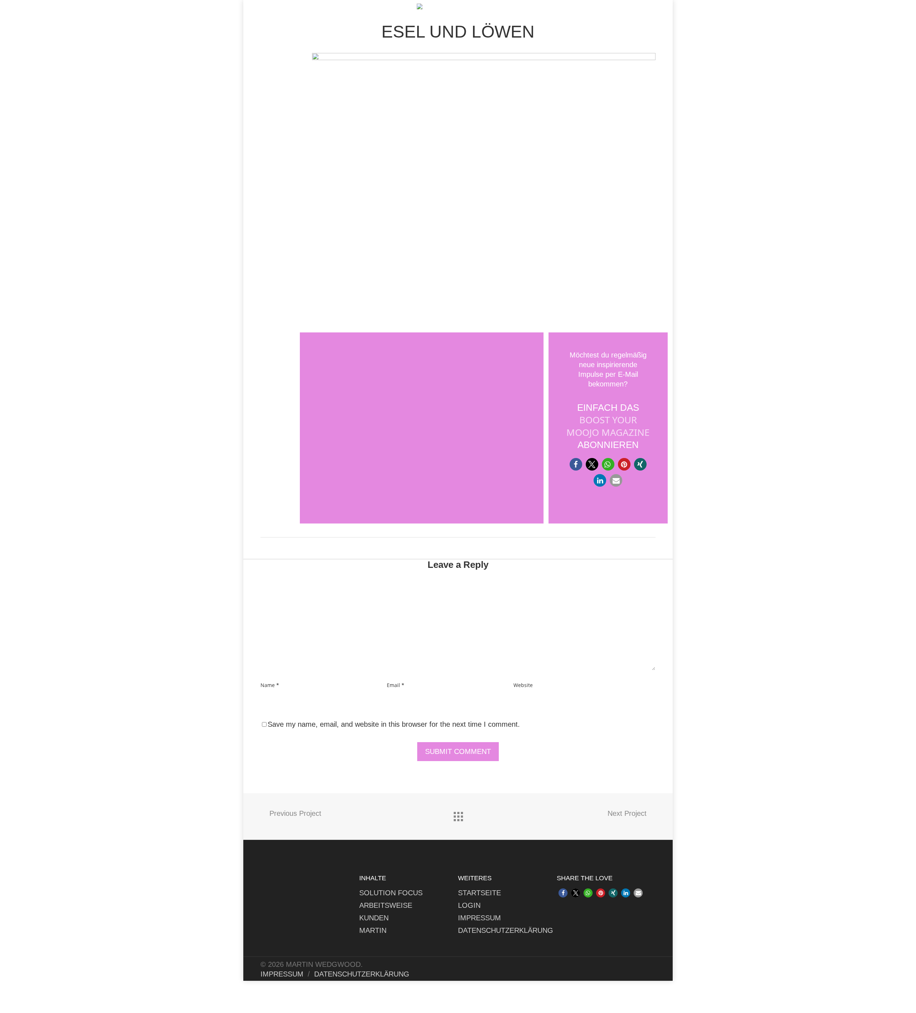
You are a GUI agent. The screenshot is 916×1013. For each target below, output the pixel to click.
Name (269, 685)
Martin (372, 930)
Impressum (479, 918)
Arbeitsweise (385, 905)
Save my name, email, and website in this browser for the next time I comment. (394, 724)
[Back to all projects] (458, 815)
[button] (576, 464)
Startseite (479, 893)
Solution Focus (391, 893)
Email (395, 685)
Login (469, 905)
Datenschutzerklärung (505, 930)
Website (523, 685)
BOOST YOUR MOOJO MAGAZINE (607, 426)
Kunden (374, 918)
